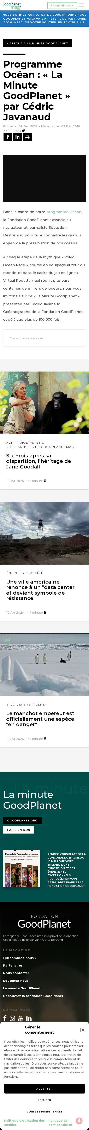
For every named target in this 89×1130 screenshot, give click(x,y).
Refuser (44, 1100)
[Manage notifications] (79, 1120)
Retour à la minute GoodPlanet (38, 43)
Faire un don (62, 5)
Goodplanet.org (22, 820)
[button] (83, 1030)
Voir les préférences (44, 1111)
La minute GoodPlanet (22, 988)
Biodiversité (31, 442)
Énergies (15, 573)
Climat (42, 704)
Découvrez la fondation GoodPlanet (33, 996)
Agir (10, 442)
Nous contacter (16, 973)
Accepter (44, 1088)
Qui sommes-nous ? (19, 958)
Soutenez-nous (16, 981)
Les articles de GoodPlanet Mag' (42, 447)
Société (36, 573)
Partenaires (13, 965)
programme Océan (63, 212)
